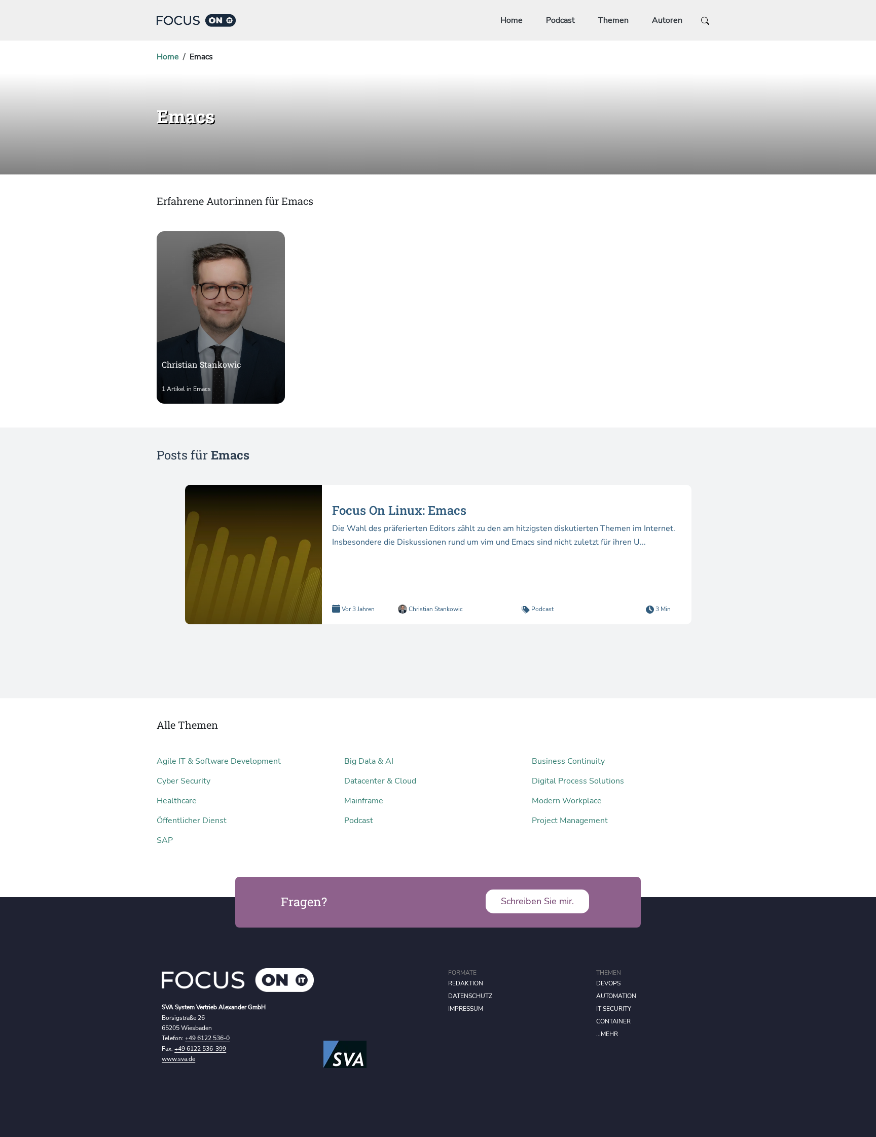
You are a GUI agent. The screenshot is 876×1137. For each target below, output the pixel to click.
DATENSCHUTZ (470, 996)
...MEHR (607, 1034)
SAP (165, 840)
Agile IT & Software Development (219, 761)
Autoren (667, 20)
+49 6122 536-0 (207, 1038)
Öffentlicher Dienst (192, 820)
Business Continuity (568, 761)
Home (511, 20)
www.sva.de (178, 1059)
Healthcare (177, 800)
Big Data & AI (368, 761)
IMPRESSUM (465, 1009)
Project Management (570, 820)
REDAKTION (465, 983)
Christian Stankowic (435, 609)
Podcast (560, 20)
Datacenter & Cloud (380, 781)
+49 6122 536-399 (200, 1049)
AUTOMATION (616, 996)
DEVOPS (608, 983)
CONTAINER (613, 1021)
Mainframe (363, 800)
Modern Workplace (567, 800)
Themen (613, 20)
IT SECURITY (613, 1009)
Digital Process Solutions (578, 781)
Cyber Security (183, 781)
